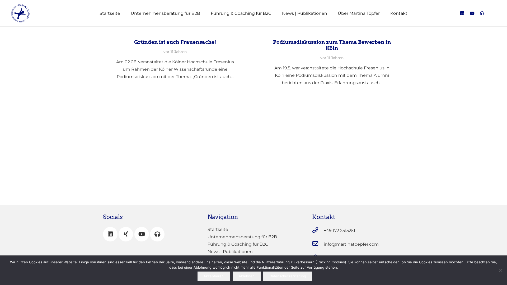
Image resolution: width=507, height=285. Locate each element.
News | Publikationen (230, 251)
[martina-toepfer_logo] (20, 13)
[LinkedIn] (462, 13)
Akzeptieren (214, 276)
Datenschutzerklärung (288, 276)
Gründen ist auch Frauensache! (175, 42)
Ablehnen (247, 276)
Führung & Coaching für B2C (238, 244)
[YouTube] (141, 234)
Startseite (218, 229)
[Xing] (126, 234)
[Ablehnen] (500, 270)
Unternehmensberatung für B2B (242, 236)
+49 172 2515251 (339, 230)
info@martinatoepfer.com (351, 244)
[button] (204, 13)
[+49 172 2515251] (318, 230)
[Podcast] (482, 13)
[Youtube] (472, 13)
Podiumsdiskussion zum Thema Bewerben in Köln (332, 45)
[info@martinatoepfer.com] (318, 243)
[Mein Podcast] (157, 234)
